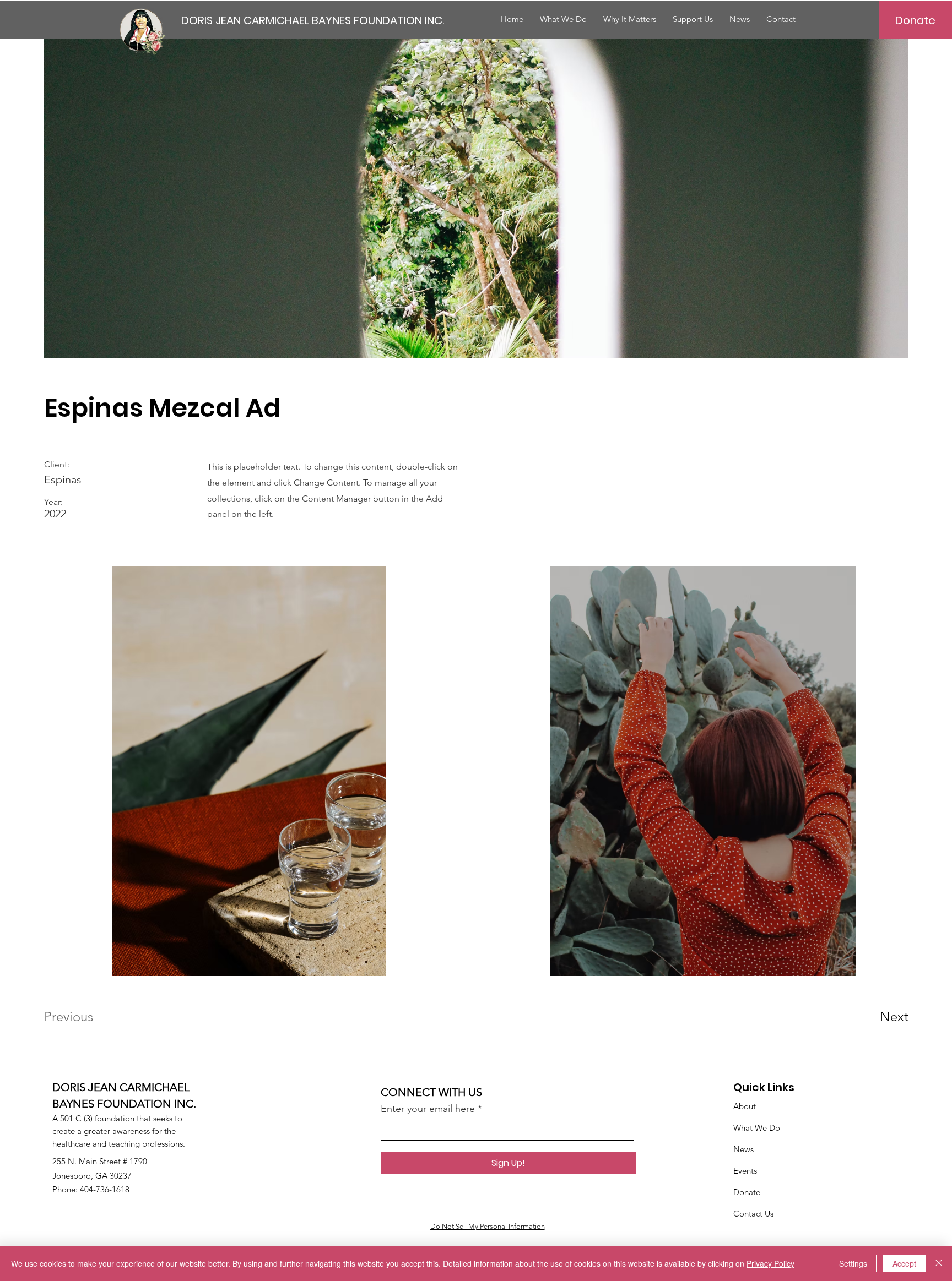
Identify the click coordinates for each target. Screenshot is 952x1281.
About (744, 1106)
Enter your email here (428, 1109)
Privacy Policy (770, 1263)
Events (745, 1170)
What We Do (756, 1127)
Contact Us (753, 1213)
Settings (853, 1263)
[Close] (938, 1263)
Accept (904, 1263)
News (743, 1149)
